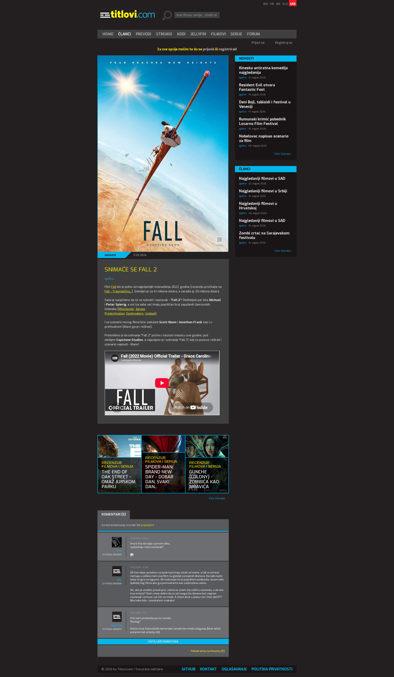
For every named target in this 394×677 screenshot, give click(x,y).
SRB (293, 4)
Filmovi (218, 34)
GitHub (188, 669)
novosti (110, 255)
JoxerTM (116, 625)
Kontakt (208, 669)
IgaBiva (242, 77)
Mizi (119, 550)
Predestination (115, 313)
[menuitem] (109, 34)
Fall (113, 287)
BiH (265, 4)
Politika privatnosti (272, 669)
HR (272, 4)
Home (108, 34)
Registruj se (283, 42)
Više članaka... (218, 498)
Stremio (164, 34)
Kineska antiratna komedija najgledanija (263, 70)
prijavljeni (147, 525)
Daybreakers (135, 313)
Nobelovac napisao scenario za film (264, 138)
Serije (236, 34)
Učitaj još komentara (163, 641)
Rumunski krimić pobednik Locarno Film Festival (262, 121)
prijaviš (208, 49)
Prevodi (143, 34)
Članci (124, 34)
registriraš (227, 49)
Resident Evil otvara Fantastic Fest (257, 87)
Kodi (181, 34)
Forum (253, 34)
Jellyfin (198, 34)
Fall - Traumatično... (118, 291)
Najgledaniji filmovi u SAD (262, 178)
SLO (285, 4)
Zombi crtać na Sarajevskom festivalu (264, 235)
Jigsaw (140, 309)
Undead (150, 313)
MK (278, 4)
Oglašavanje (234, 669)
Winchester (126, 309)
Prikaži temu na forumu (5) (208, 651)
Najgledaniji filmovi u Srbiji (263, 191)
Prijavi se (258, 42)
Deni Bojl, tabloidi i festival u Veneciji (265, 104)
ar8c (119, 579)
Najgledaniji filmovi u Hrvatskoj (258, 206)
